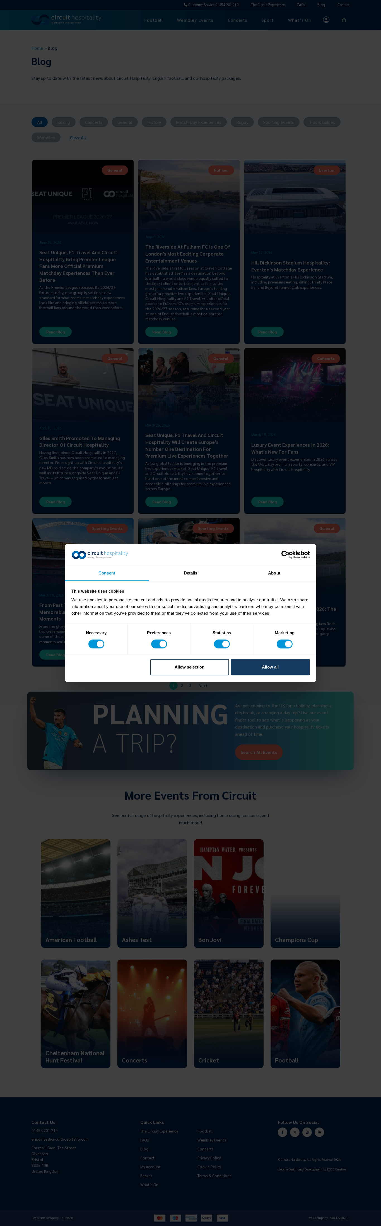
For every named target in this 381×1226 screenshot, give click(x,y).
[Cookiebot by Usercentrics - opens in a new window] (285, 555)
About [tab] (274, 573)
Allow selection (189, 667)
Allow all (270, 667)
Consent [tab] (106, 573)
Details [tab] (190, 573)
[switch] (159, 644)
